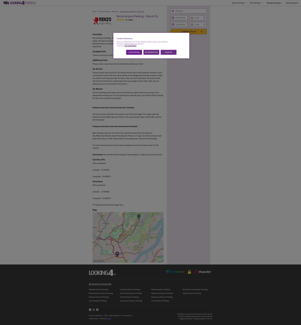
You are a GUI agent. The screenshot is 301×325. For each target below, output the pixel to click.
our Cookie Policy (130, 46)
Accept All (168, 52)
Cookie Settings (134, 52)
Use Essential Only (151, 52)
